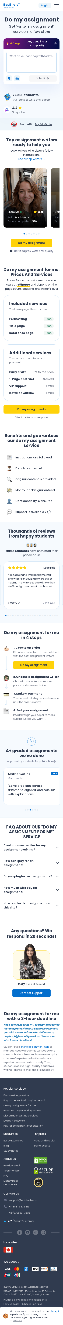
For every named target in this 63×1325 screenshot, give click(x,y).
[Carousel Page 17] (45, 615)
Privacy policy (11, 1299)
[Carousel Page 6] (36, 234)
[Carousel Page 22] (57, 615)
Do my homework (14, 1120)
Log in (44, 5)
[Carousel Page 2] (26, 234)
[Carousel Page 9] (25, 615)
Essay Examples (13, 1140)
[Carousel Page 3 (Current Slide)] (30, 810)
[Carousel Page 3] (29, 234)
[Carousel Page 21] (54, 615)
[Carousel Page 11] (30, 615)
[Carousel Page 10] (28, 615)
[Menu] (56, 5)
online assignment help (34, 1047)
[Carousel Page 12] (32, 615)
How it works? (12, 1165)
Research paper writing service (22, 1110)
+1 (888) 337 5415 (19, 1206)
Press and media (44, 1140)
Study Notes (11, 1150)
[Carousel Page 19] (50, 615)
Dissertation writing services (21, 1115)
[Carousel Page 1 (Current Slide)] (24, 234)
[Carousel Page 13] (35, 615)
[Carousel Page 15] (40, 615)
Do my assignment (31, 243)
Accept (55, 1311)
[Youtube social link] (27, 1232)
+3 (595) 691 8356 (19, 1213)
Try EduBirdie (43, 124)
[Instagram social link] (43, 1232)
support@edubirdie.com (24, 1200)
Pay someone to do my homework (25, 1100)
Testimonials (12, 1170)
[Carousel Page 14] (37, 615)
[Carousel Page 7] (39, 234)
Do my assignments (31, 409)
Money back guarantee (11, 1182)
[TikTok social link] (35, 1232)
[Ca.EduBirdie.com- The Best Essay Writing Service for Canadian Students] (8, 1250)
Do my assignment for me (20, 1105)
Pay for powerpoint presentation (23, 1125)
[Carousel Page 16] (42, 615)
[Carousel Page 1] (25, 810)
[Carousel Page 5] (34, 234)
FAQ (6, 1175)
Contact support (31, 993)
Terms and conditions (33, 1299)
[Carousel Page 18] (47, 615)
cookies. (17, 1320)
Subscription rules (32, 1303)
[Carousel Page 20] (52, 615)
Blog (6, 1145)
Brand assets (42, 1145)
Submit (40, 78)
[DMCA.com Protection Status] (46, 1160)
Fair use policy (11, 1303)
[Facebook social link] (19, 1232)
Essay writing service (16, 1095)
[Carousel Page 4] (31, 234)
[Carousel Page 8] (23, 615)
